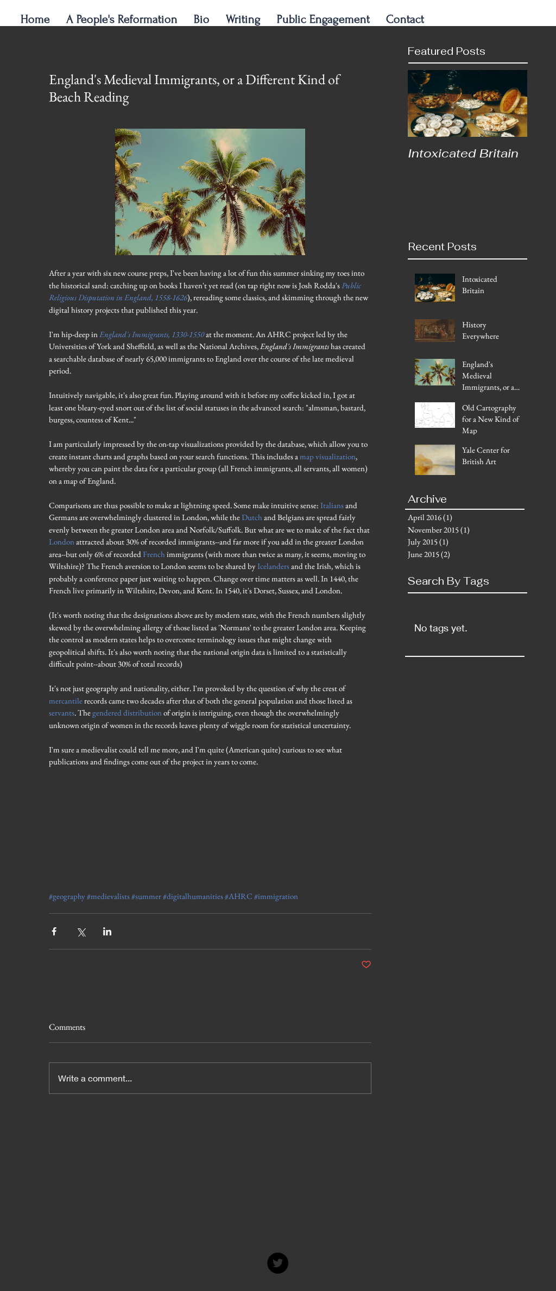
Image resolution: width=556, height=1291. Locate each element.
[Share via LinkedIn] (107, 931)
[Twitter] (277, 1263)
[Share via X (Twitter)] (80, 931)
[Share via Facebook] (54, 931)
